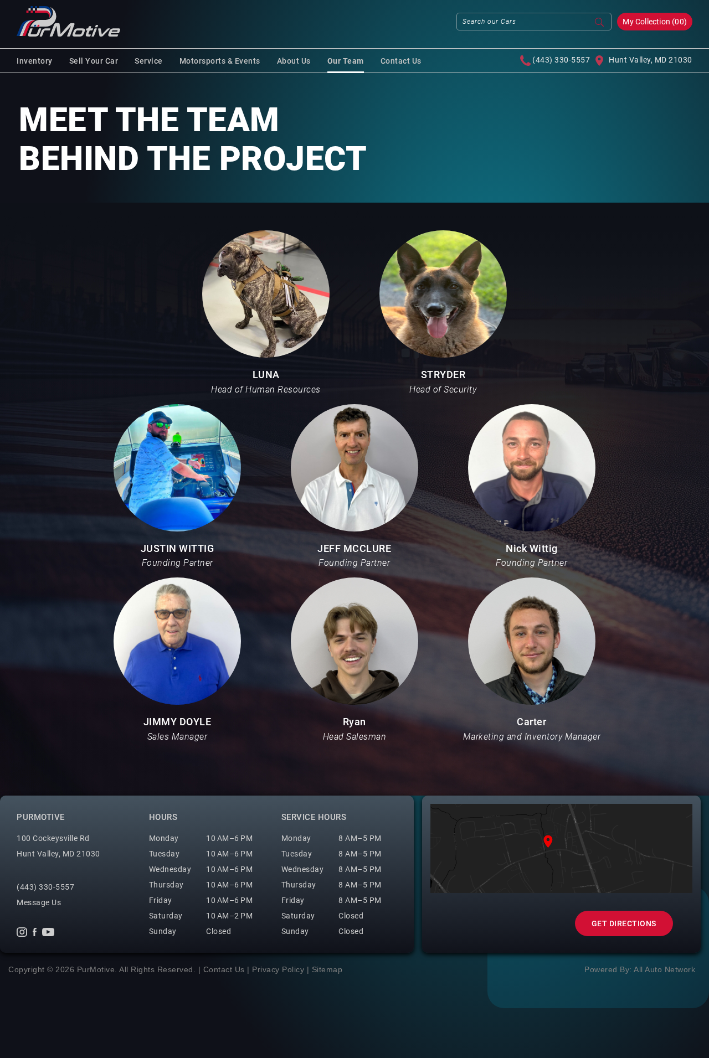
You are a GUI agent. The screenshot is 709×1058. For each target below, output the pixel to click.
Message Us (39, 902)
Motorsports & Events (219, 60)
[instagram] (22, 931)
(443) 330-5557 (560, 59)
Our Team (345, 60)
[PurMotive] (68, 21)
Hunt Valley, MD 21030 (650, 59)
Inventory (35, 60)
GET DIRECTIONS (624, 923)
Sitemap (327, 969)
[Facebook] (35, 931)
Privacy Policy (278, 969)
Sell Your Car (94, 60)
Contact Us (401, 60)
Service (149, 60)
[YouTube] (48, 931)
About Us (294, 60)
